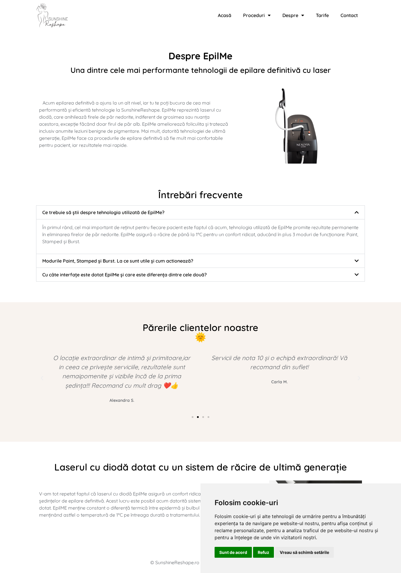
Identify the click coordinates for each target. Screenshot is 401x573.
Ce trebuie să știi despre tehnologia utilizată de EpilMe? (103, 212)
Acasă (224, 15)
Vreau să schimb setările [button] (304, 552)
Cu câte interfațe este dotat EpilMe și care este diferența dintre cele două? (124, 275)
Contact (349, 15)
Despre (290, 15)
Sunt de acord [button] (233, 552)
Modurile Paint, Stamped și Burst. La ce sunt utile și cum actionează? (117, 261)
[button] (200, 212)
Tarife (322, 15)
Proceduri (254, 15)
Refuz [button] (263, 552)
